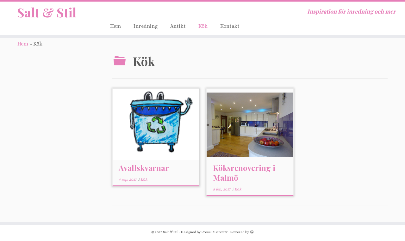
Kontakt (230, 26)
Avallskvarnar (144, 168)
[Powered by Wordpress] (252, 231)
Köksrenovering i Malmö (244, 173)
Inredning (146, 26)
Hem (115, 26)
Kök (203, 26)
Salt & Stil (46, 12)
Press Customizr (214, 232)
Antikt (178, 26)
